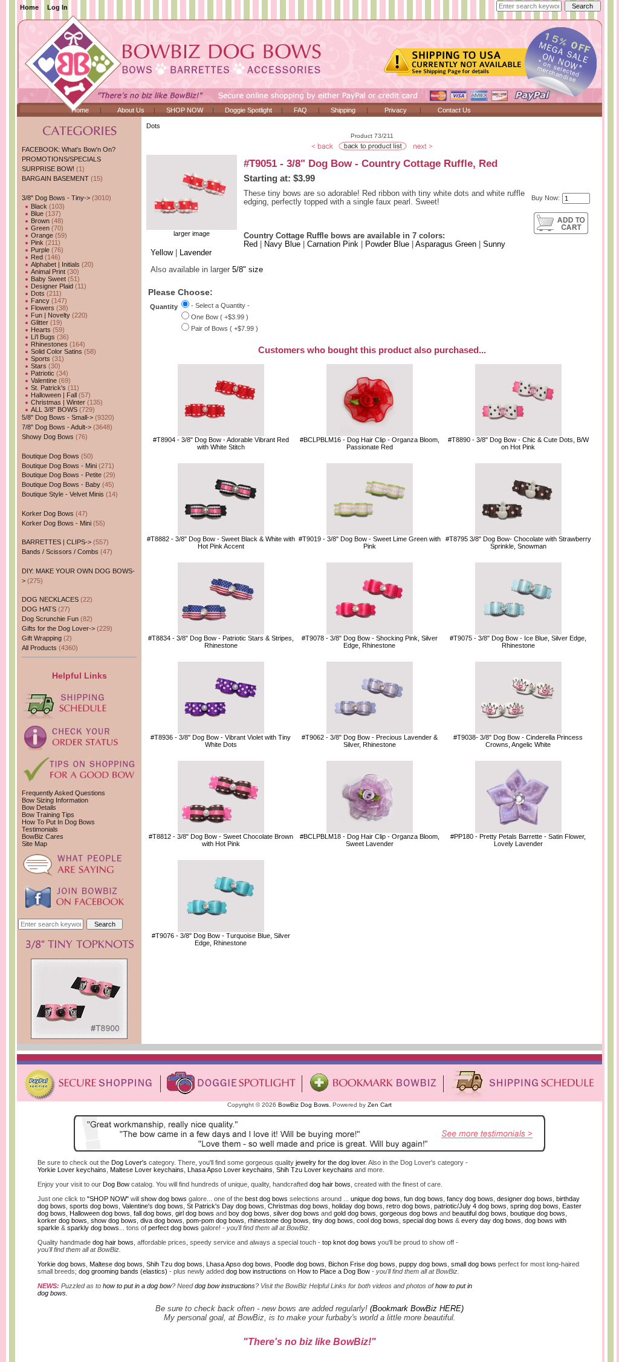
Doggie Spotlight (248, 110)
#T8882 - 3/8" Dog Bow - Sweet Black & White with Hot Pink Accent (221, 542)
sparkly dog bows (93, 1227)
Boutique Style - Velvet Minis (63, 494)
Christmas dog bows (298, 1206)
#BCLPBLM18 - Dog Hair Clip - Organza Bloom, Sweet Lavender (369, 840)
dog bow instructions (256, 1271)
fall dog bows (153, 1213)
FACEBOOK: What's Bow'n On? (68, 149)
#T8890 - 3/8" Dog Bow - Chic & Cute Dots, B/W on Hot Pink (518, 443)
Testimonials (40, 829)
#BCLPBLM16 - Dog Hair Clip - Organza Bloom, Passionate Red (369, 443)
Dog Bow (116, 1184)
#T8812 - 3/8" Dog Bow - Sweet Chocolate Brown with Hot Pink (221, 840)
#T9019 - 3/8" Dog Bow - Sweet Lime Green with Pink (370, 542)
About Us (130, 110)
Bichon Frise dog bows (361, 1264)
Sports (39, 358)
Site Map (34, 843)
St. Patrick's (47, 387)
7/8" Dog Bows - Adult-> (56, 427)
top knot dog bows (349, 1242)
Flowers (41, 307)
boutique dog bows (537, 1213)
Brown (39, 220)
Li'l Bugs (42, 336)
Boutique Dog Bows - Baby (61, 484)
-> (56, 197)
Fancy (39, 300)
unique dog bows (375, 1198)
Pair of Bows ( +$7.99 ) (224, 328)
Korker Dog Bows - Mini (56, 523)
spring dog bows (534, 1206)
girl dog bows (194, 1213)
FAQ (300, 110)
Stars (38, 366)
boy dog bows (249, 1213)
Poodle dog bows (299, 1264)
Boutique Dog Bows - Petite (62, 474)
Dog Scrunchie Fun (50, 618)
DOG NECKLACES (50, 599)
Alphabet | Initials (54, 264)
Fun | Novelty (49, 315)
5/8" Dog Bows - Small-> (57, 417)
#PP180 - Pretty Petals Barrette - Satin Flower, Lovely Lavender (518, 840)
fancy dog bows (470, 1198)
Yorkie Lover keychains (71, 1169)
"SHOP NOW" (108, 1198)
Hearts (40, 329)
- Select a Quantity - (220, 305)
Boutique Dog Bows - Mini (59, 465)
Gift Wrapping (42, 638)
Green (39, 228)
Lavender (196, 253)
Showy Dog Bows (48, 436)
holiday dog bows (357, 1206)
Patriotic (41, 373)
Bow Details (39, 807)
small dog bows (473, 1264)
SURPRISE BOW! (48, 168)
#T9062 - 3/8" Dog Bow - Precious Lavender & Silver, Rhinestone (370, 741)
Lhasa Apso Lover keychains (230, 1169)
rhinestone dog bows (278, 1220)
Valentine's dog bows (152, 1206)
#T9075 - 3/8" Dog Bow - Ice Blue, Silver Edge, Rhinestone (518, 641)
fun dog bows (423, 1198)
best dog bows (266, 1198)
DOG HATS (39, 609)
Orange (41, 235)
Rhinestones (48, 344)
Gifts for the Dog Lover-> (58, 628)
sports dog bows (94, 1206)
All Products (39, 647)
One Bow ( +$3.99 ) (219, 317)
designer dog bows (525, 1198)
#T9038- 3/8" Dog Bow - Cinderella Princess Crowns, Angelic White (518, 741)
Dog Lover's (129, 1162)
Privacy (395, 110)
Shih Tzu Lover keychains (314, 1169)
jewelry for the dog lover (330, 1162)
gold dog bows (355, 1213)
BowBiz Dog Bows (303, 1104)
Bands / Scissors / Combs (60, 551)
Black (38, 206)
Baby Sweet (47, 278)
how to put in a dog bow (137, 1285)
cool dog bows (378, 1220)
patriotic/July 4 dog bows (470, 1206)
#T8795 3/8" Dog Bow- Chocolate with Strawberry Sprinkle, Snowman (518, 542)
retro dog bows (408, 1206)
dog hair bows (330, 1184)
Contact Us (454, 110)
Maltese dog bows (116, 1264)
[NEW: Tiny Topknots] (79, 1036)
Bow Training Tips (48, 814)
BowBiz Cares (42, 836)
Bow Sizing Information (55, 800)
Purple (39, 249)
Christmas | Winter (57, 402)
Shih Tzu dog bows (174, 1264)
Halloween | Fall (53, 395)
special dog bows (428, 1220)
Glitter (38, 322)
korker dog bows (62, 1220)
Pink (36, 242)
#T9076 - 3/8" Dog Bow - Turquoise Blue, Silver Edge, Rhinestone (221, 939)
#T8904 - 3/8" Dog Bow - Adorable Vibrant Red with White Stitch (221, 443)
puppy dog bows (423, 1264)
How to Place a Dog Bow (333, 1271)
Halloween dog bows (100, 1213)
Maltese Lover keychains (147, 1169)
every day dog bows (491, 1220)
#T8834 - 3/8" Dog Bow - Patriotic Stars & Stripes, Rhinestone (221, 641)
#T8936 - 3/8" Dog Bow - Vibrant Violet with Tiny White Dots (221, 741)
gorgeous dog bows (409, 1213)
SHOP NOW (184, 110)
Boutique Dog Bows (50, 456)
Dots (153, 125)
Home (29, 7)
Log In (57, 7)
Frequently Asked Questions (63, 793)
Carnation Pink (332, 244)
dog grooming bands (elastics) (123, 1271)
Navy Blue (282, 244)
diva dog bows (161, 1220)
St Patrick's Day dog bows (225, 1206)
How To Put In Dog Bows (58, 822)
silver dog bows (296, 1213)
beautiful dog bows (479, 1213)
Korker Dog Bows (48, 513)
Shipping (343, 110)
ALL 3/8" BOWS (53, 409)
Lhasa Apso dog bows (238, 1264)
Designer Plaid (51, 286)
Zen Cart (380, 1104)
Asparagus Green (445, 244)
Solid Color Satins (55, 351)
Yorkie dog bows (61, 1264)
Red (36, 257)
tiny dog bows (333, 1220)
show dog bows (164, 1198)
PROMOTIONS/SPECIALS (61, 159)
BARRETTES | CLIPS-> (56, 542)
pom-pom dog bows (215, 1220)
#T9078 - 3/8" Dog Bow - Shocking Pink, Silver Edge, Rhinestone (370, 641)
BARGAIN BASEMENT (55, 178)
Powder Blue (387, 244)
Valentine (43, 380)
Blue (36, 213)
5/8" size (247, 270)
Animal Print (47, 271)
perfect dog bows (173, 1227)
